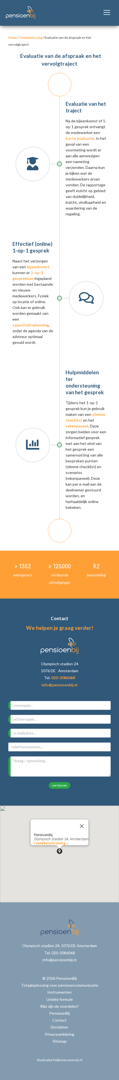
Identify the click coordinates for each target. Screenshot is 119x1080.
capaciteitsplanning (30, 325)
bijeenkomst (38, 266)
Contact (59, 1020)
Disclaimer (59, 1027)
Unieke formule (59, 999)
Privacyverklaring (59, 1034)
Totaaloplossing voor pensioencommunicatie (59, 985)
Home (12, 37)
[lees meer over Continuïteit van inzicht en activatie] (59, 530)
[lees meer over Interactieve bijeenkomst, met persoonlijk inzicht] (59, 84)
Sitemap (60, 1041)
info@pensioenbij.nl (59, 684)
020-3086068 (63, 677)
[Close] (82, 826)
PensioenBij (59, 1013)
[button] (59, 851)
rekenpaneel (77, 426)
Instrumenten (59, 992)
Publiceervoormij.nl (67, 1060)
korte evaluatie (80, 138)
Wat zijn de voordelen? (59, 1006)
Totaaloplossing (30, 37)
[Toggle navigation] (107, 12)
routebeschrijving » (51, 843)
